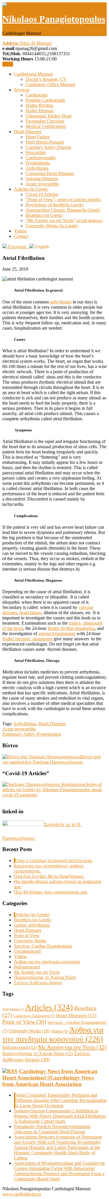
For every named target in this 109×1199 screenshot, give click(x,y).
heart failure (30, 612)
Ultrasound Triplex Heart (49, 115)
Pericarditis (36, 152)
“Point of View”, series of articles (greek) (63, 199)
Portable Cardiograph (45, 100)
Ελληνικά (18, 246)
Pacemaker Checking (45, 121)
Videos (20, 230)
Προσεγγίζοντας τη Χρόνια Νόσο (45, 977)
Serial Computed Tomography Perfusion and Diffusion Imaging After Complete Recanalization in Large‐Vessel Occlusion (60, 1100)
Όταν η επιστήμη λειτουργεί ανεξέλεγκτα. (54, 860)
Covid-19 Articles (42, 194)
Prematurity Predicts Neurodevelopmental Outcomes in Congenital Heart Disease (52, 1129)
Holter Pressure (40, 110)
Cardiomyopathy (41, 157)
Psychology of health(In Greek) (54, 204)
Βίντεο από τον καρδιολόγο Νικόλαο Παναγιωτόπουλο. (51, 759)
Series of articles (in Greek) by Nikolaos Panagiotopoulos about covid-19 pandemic (52, 789)
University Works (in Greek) (52, 225)
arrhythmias (61, 301)
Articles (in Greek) (31, 189)
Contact (21, 236)
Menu (7, 64)
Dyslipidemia (38, 162)
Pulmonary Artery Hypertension (31, 734)
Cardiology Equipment (34, 1016)
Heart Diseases (27, 131)
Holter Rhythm (39, 105)
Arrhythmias (37, 168)
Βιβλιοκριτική (27, 966)
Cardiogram (36, 94)
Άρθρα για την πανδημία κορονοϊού (47, 961)
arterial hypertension (57, 633)
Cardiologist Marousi (33, 74)
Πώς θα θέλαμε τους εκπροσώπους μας (50, 891)
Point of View (27, 935)
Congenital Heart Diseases (50, 173)
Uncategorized (27, 951)
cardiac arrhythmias (32, 925)
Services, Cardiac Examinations (43, 946)
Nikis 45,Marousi (27, 43)
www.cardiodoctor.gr (21, 1193)
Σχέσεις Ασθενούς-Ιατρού (38, 982)
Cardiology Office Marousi (50, 84)
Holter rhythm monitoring (71, 628)
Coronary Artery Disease (48, 147)
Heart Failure (38, 136)
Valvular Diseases (42, 178)
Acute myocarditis (42, 183)
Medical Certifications (46, 126)
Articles (49, 1007)
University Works (30, 940)
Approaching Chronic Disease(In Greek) (63, 210)
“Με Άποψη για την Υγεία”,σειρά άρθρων (64, 220)
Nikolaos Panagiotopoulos (53, 19)
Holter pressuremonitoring (27, 638)
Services (21, 89)
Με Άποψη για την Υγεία (37, 972)
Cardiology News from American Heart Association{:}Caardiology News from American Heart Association (49, 1077)
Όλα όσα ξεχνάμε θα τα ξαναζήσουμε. (49, 876)
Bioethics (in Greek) (44, 215)
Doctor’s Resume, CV (46, 79)
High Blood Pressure (45, 142)
